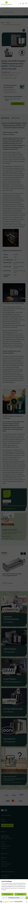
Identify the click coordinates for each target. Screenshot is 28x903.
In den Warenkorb (17, 103)
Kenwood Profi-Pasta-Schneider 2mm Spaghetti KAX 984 (13, 574)
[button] (23, 4)
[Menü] (26, 3)
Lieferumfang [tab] (15, 118)
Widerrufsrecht (4, 866)
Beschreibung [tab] (5, 118)
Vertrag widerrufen (7, 825)
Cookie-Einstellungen (6, 864)
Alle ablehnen (20, 894)
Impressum (3, 857)
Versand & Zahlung (5, 846)
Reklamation (4, 848)
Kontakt (3, 841)
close (15, 857)
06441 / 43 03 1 (6, 536)
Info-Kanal (3, 821)
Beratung (3, 844)
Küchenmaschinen (5, 875)
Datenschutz (4, 861)
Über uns (3, 819)
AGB (2, 859)
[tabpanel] (14, 304)
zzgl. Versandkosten (9, 74)
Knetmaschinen (4, 877)
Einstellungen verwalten (14, 897)
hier (16, 92)
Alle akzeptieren (7, 894)
